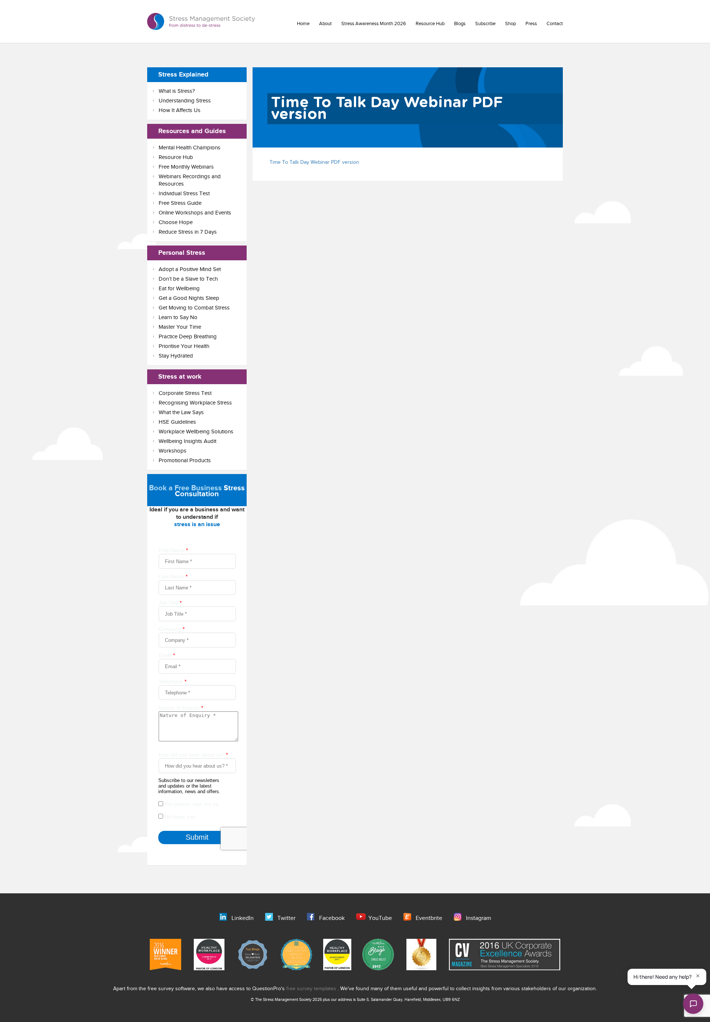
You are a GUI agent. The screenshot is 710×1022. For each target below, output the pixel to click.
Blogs (460, 24)
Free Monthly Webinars (186, 167)
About (325, 24)
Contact (555, 24)
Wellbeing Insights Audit (187, 441)
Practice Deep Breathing (188, 337)
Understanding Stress (185, 101)
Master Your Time (180, 327)
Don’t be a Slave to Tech (188, 279)
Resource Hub (430, 24)
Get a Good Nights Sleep (189, 298)
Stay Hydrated (176, 356)
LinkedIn (242, 918)
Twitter (286, 918)
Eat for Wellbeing (179, 288)
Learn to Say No (178, 317)
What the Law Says (181, 412)
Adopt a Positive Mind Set (190, 269)
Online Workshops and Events (195, 213)
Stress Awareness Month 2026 (373, 24)
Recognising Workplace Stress (195, 403)
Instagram (478, 918)
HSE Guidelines (177, 422)
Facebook (332, 918)
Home (303, 24)
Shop (510, 24)
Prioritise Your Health (184, 346)
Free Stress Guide (180, 203)
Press (531, 24)
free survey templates (312, 989)
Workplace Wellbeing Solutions (196, 432)
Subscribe (485, 24)
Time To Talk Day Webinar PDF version (314, 162)
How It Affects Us (179, 110)
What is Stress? (177, 91)
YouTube (380, 918)
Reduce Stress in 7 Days (188, 232)
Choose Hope (176, 222)
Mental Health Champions (189, 148)
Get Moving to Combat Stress (194, 308)
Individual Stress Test (184, 193)
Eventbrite (429, 918)
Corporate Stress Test (185, 393)
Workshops (172, 451)
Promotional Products (185, 460)
